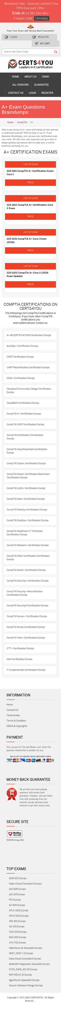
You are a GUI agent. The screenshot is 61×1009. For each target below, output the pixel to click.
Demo (45, 76)
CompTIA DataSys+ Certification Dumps (27, 520)
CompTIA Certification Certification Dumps (25, 437)
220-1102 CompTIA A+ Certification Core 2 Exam (30, 207)
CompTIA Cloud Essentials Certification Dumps (27, 451)
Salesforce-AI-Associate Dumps (25, 948)
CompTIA (22, 122)
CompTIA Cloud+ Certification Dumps (26, 463)
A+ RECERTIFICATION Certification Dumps (29, 335)
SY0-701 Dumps (17, 942)
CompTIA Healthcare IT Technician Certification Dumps (25, 533)
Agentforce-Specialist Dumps (24, 980)
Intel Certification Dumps (19, 659)
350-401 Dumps (17, 921)
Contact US (12, 710)
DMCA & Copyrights (17, 726)
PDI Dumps (15, 900)
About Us (30, 76)
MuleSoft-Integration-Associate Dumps (29, 964)
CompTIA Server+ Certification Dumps (27, 616)
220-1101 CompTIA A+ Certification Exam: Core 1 (30, 173)
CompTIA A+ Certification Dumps (24, 414)
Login (13, 37)
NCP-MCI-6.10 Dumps (20, 975)
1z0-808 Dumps (17, 889)
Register (43, 37)
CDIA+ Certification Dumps (21, 378)
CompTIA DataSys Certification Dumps (27, 509)
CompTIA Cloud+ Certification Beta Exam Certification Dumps (28, 476)
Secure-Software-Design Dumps (26, 985)
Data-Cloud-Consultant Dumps (25, 959)
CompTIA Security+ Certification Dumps (27, 581)
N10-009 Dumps (17, 937)
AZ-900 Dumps (17, 905)
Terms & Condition (16, 721)
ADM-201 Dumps (18, 878)
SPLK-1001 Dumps (18, 910)
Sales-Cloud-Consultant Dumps (25, 884)
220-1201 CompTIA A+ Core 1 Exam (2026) (27, 241)
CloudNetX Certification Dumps (23, 403)
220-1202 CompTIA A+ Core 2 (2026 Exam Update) (27, 274)
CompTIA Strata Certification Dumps (26, 627)
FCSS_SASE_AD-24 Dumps (23, 969)
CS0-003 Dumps (18, 932)
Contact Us (15, 93)
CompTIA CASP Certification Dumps (25, 424)
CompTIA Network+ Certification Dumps (28, 545)
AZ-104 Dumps (16, 926)
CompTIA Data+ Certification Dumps (26, 499)
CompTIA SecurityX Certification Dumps (27, 605)
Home (15, 76)
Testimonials (13, 715)
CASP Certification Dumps (20, 357)
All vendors (20, 84)
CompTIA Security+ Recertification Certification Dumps (25, 593)
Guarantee (41, 84)
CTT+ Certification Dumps (20, 648)
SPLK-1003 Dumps (19, 916)
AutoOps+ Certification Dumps (22, 346)
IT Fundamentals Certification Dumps (26, 670)
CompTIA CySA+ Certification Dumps (26, 488)
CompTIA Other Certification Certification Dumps (28, 558)
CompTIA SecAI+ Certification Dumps (26, 570)
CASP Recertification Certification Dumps (28, 367)
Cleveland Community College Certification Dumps (29, 391)
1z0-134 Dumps (17, 894)
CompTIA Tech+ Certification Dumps (26, 638)
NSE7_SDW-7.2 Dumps (21, 953)
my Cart (45, 43)
